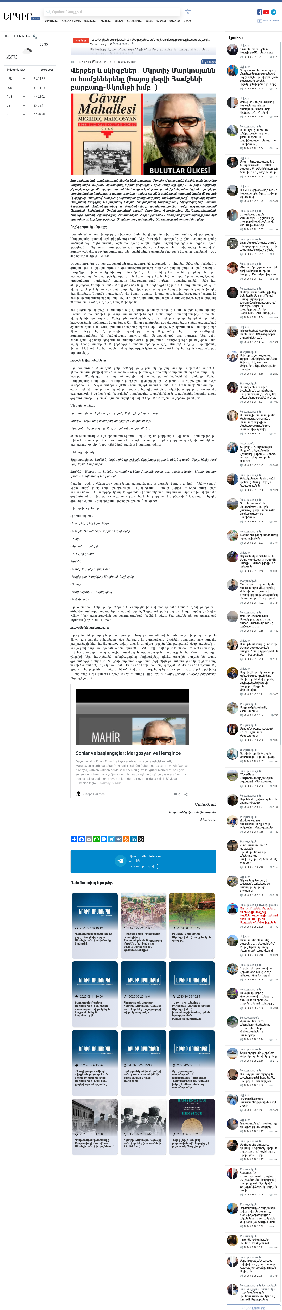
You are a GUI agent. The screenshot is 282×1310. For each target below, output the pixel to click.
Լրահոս (236, 38)
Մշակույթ (174, 21)
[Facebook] (259, 12)
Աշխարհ (119, 21)
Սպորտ (187, 21)
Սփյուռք (161, 21)
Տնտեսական (90, 21)
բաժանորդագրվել (143, 866)
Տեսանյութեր (271, 20)
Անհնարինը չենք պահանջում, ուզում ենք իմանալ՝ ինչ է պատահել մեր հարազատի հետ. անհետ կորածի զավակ (150, 40)
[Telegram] (273, 12)
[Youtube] (266, 12)
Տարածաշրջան (134, 21)
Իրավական (105, 21)
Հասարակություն (71, 21)
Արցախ (149, 21)
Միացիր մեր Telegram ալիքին (145, 858)
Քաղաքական (51, 21)
